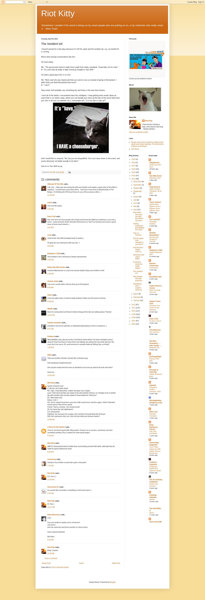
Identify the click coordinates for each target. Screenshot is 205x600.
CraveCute (51, 459)
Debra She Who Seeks (56, 267)
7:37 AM (50, 466)
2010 (134, 311)
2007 (134, 321)
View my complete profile (138, 132)
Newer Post (46, 563)
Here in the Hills (155, 522)
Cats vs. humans (137, 234)
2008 (134, 318)
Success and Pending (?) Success (153, 239)
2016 (134, 169)
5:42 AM (50, 274)
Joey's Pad (153, 319)
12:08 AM (51, 420)
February (137, 297)
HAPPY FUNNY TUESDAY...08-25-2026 (155, 191)
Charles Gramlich (54, 323)
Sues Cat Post (154, 332)
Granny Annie (52, 281)
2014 (134, 176)
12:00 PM (51, 315)
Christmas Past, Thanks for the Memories (154, 308)
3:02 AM (50, 227)
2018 (134, 162)
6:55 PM (50, 452)
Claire (49, 203)
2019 (134, 159)
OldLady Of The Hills (55, 184)
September (137, 191)
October (136, 188)
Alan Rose (135, 149)
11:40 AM (50, 479)
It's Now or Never (155, 321)
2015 (134, 172)
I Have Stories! (155, 202)
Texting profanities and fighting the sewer (138, 227)
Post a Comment (51, 558)
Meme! (151, 513)
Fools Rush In (154, 187)
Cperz (49, 295)
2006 (134, 324)
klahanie (152, 385)
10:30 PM (51, 375)
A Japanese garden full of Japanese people (155, 469)
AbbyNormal (154, 163)
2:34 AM (50, 209)
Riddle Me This (154, 347)
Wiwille (50, 309)
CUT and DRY (154, 220)
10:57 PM (51, 507)
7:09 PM (50, 347)
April (135, 210)
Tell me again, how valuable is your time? (138, 241)
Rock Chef (51, 216)
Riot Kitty (58, 13)
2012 (134, 305)
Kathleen (51, 336)
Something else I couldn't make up (137, 287)
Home (81, 563)
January (136, 300)
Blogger (113, 582)
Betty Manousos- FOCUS (153, 427)
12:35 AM (51, 195)
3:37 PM (50, 493)
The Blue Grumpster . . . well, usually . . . (155, 343)
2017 (134, 166)
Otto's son (153, 412)
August (136, 197)
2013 (134, 179)
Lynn (49, 235)
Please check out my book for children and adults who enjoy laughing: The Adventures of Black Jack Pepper (147, 144)
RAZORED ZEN (155, 277)
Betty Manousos (53, 515)
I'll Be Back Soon (155, 178)
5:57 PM (50, 329)
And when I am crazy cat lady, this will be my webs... (138, 217)
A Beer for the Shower (56, 427)
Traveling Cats (155, 330)
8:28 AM (50, 301)
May (135, 206)
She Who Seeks (155, 176)
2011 (134, 308)
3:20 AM (50, 246)
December (137, 182)
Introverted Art (53, 487)
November (137, 185)
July (135, 200)
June (135, 203)
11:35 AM (50, 553)
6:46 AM (50, 436)
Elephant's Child (53, 253)
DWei (49, 355)
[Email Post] (69, 172)
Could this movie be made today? (137, 265)
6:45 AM (50, 287)
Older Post (116, 563)
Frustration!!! (153, 268)
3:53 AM (50, 260)
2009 (134, 314)
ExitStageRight (155, 357)
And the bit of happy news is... (138, 250)
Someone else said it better (138, 257)
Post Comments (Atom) (60, 567)
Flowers (152, 499)
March (136, 294)
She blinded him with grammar (137, 279)
